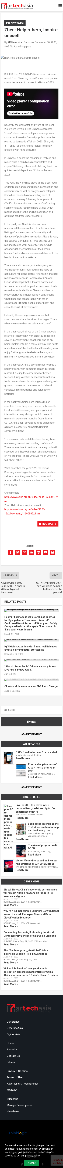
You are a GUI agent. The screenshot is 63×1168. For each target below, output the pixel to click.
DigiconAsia (13, 1034)
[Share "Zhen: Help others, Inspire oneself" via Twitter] (17, 552)
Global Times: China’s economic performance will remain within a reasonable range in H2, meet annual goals (30, 893)
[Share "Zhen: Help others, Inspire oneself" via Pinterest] (24, 552)
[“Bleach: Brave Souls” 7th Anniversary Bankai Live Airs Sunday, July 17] (31, 660)
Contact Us (13, 1055)
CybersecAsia (15, 1028)
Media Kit (12, 1090)
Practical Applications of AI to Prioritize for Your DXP (42, 767)
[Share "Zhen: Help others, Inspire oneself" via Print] (52, 552)
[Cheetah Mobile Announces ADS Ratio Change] (31, 680)
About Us (12, 1049)
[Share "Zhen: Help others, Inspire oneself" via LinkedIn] (31, 552)
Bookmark (49, 523)
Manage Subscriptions (19, 1105)
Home (10, 1043)
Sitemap (11, 1062)
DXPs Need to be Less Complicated (36, 752)
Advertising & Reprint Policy (22, 1083)
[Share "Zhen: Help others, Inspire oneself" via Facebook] (10, 552)
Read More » (23, 758)
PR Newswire (15, 23)
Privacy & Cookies (17, 1071)
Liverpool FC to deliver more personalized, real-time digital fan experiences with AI (35, 808)
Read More (22, 817)
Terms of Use (15, 1077)
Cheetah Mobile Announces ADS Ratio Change (31, 686)
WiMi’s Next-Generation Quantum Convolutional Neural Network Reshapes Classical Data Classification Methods (31, 914)
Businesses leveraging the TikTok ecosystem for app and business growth (43, 827)
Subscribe (12, 1098)
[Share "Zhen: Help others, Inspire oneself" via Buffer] (38, 552)
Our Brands (13, 1021)
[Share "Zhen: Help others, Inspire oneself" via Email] (45, 552)
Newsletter (13, 1111)
